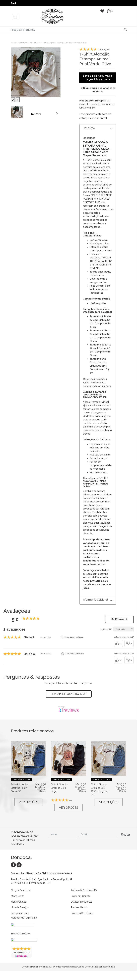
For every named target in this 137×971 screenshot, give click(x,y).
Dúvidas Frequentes (81, 901)
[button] (32, 114)
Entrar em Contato (81, 896)
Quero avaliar (119, 619)
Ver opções (28, 802)
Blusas (37, 42)
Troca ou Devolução (82, 913)
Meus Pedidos (18, 901)
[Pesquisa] (125, 29)
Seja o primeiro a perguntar (68, 694)
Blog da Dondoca (20, 890)
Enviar (123, 835)
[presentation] (14, 113)
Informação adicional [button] (95, 599)
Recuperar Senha (20, 913)
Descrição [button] (89, 128)
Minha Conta (17, 896)
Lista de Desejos (20, 907)
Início (13, 42)
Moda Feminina (25, 42)
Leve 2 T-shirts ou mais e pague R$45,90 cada (98, 77)
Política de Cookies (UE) (84, 890)
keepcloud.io (109, 966)
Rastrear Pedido (79, 907)
